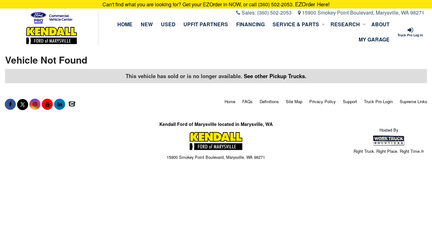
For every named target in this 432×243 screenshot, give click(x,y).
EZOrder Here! (312, 4)
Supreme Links (413, 101)
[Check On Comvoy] (71, 104)
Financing (250, 24)
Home (125, 24)
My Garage (374, 39)
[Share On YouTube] (47, 104)
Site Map (294, 101)
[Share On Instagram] (34, 104)
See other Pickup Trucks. (275, 76)
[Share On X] (22, 104)
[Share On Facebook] (10, 104)
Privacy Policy (322, 101)
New (147, 24)
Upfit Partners (205, 24)
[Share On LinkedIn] (59, 104)
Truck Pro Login (378, 101)
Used (168, 24)
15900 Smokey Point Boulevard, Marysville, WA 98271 (362, 12)
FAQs (247, 101)
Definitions (269, 101)
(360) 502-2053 (274, 12)
